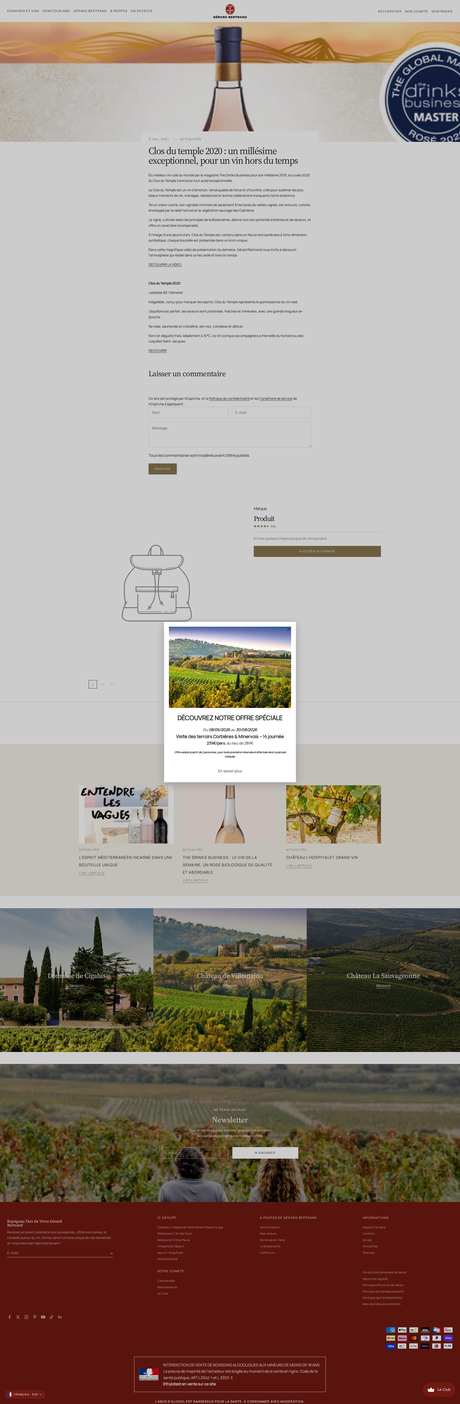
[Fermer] (288, 629)
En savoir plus (230, 771)
